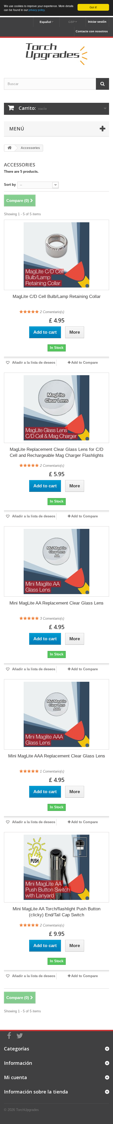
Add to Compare (84, 362)
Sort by (10, 185)
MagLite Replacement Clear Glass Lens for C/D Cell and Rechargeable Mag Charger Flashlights (57, 452)
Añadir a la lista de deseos (33, 362)
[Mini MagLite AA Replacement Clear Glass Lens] (56, 561)
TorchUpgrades (27, 1110)
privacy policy (36, 10)
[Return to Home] (9, 148)
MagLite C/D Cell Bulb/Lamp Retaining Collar (57, 296)
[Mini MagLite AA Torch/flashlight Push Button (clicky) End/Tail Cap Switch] (56, 867)
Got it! (93, 7)
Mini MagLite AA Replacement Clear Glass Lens (56, 603)
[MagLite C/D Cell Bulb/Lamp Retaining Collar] (56, 255)
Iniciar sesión (97, 21)
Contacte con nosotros (92, 31)
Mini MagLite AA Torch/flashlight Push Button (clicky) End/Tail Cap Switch (56, 911)
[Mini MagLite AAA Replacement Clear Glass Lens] (56, 714)
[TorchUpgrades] (56, 53)
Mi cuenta (15, 1077)
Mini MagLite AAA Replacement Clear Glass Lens (56, 756)
